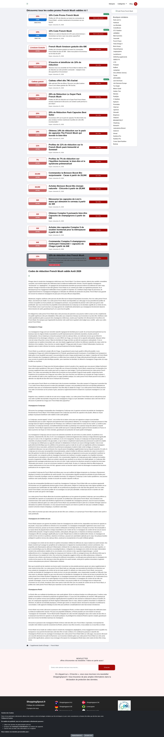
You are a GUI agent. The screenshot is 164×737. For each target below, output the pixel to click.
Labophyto (116, 70)
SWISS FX (116, 59)
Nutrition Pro (117, 138)
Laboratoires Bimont (119, 128)
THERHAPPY (117, 51)
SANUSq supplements (120, 57)
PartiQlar (116, 96)
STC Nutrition (117, 30)
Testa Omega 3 (117, 43)
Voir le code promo (98, 18)
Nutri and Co (117, 20)
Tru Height (116, 86)
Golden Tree (117, 91)
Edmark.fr (116, 125)
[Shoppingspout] (32, 4)
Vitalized (116, 117)
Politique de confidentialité (36, 705)
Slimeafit (116, 112)
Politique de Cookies (7, 718)
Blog (131, 4)
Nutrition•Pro (117, 136)
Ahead (115, 133)
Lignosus (116, 109)
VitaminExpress (118, 49)
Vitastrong (116, 123)
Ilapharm (116, 102)
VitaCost (115, 107)
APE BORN (116, 78)
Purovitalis (116, 104)
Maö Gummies (117, 36)
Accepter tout (88, 735)
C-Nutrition (116, 99)
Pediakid (116, 65)
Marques (112, 4)
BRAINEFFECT (118, 120)
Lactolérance (117, 54)
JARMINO (116, 33)
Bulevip (115, 144)
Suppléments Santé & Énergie (39, 645)
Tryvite (115, 75)
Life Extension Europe (120, 83)
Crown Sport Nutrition (119, 141)
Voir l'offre (98, 49)
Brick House (117, 46)
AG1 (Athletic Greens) (120, 72)
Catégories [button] (121, 4)
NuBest (115, 67)
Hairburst (116, 22)
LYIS (114, 62)
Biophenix (116, 115)
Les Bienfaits (117, 25)
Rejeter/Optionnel (77, 735)
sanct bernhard (117, 80)
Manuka (115, 94)
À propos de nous (33, 708)
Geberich (116, 131)
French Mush (55, 645)
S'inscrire (107, 667)
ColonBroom (117, 28)
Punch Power (117, 41)
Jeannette (116, 38)
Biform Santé (117, 88)
